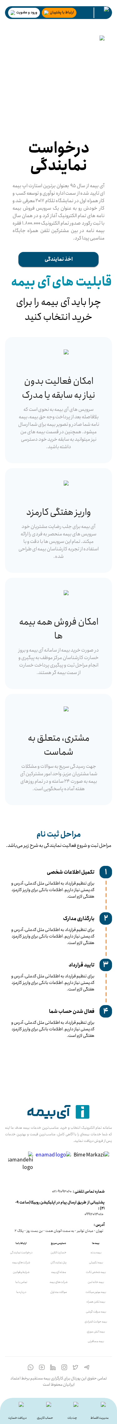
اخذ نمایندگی (59, 259)
